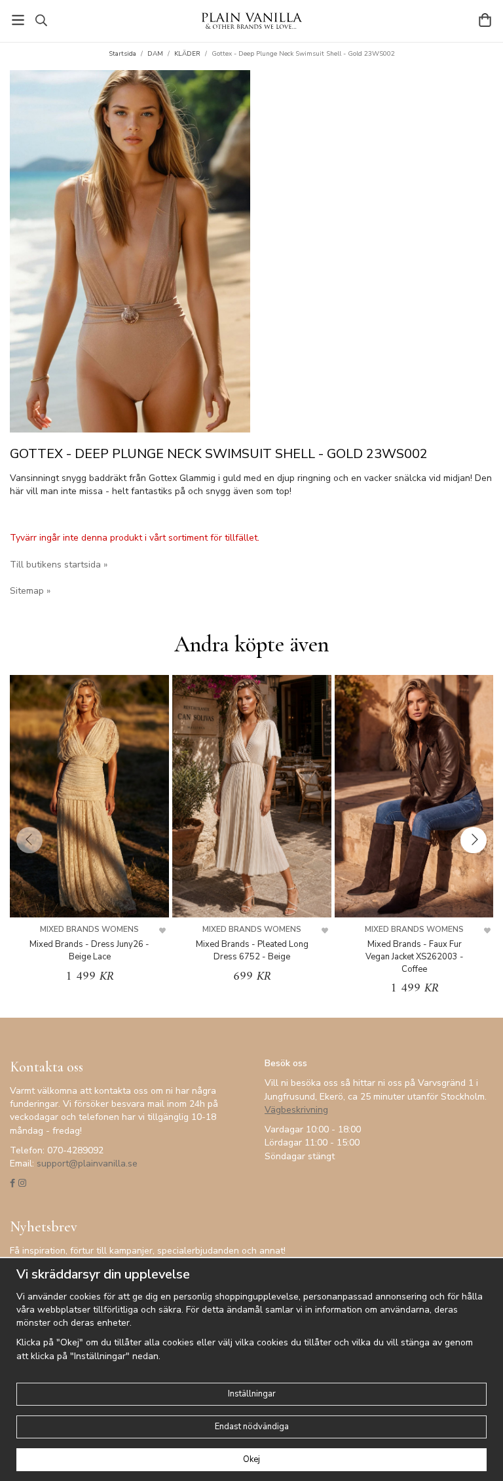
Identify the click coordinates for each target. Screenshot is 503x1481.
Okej (251, 1459)
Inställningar (252, 1394)
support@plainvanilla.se (87, 1163)
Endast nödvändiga (252, 1427)
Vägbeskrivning (296, 1110)
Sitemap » (30, 591)
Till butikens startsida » (58, 564)
